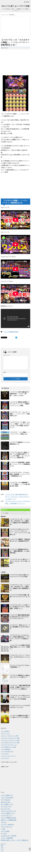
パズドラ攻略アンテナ (8, 813)
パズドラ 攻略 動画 (7, 838)
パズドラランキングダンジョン (9, 744)
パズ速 (3, 829)
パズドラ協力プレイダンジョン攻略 (10, 742)
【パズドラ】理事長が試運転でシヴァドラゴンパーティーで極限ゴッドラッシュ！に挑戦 (20, 403)
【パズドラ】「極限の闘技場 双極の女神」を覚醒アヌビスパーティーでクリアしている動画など (20, 687)
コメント (6, 355)
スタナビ (3, 822)
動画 (16, 332)
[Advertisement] (15, 62)
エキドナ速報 (5, 831)
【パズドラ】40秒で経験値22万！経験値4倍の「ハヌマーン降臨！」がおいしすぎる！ (20, 393)
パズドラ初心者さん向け (7, 751)
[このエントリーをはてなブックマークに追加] (16, 337)
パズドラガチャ (5, 753)
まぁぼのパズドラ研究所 (8, 836)
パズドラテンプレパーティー (8, 756)
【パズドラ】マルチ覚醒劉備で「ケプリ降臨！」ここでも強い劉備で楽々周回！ (20, 484)
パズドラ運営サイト (7, 795)
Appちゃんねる (5, 802)
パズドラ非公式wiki (7, 797)
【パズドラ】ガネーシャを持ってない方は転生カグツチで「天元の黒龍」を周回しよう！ (20, 606)
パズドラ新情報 (5, 731)
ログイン (3, 844)
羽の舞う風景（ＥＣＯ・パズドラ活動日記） (15, 840)
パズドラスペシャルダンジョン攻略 (10, 740)
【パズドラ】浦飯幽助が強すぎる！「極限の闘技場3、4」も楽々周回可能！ (20, 551)
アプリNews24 (5, 800)
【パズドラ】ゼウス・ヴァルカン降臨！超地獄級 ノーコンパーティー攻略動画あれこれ (20, 474)
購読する (5, 510)
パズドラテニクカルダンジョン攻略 (10, 738)
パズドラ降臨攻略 (9, 332)
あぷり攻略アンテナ (7, 804)
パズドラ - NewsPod (7, 824)
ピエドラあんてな (6, 827)
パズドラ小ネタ (5, 758)
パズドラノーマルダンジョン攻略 (9, 735)
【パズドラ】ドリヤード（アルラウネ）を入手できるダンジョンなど (20, 657)
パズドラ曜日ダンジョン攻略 (8, 747)
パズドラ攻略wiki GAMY (8, 818)
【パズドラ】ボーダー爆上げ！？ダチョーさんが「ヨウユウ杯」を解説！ (20, 561)
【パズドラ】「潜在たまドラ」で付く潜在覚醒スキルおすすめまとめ (20, 626)
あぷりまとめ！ (6, 809)
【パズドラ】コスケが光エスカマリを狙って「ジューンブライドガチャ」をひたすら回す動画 (20, 697)
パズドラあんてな (6, 815)
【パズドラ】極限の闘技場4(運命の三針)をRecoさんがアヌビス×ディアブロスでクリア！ (20, 616)
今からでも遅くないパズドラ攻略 (15, 6)
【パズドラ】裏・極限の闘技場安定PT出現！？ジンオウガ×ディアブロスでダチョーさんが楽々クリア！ (17, 497)
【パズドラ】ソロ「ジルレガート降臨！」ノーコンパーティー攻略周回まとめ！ (20, 413)
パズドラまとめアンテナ (8, 811)
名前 (4, 372)
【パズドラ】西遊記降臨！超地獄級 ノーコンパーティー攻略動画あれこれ (20, 464)
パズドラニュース (5, 733)
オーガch (4, 833)
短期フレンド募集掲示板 (8, 820)
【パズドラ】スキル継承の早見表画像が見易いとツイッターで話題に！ (20, 647)
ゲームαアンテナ (6, 806)
